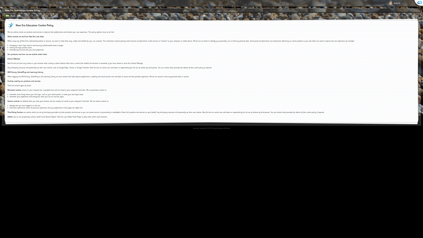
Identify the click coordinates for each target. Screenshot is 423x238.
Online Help (196, 128)
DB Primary (227, 128)
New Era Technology (218, 128)
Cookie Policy (202, 128)
